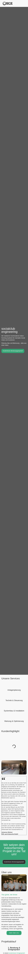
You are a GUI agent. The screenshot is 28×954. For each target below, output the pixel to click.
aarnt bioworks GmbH (11, 834)
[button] (23, 3)
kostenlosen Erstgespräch (17, 953)
